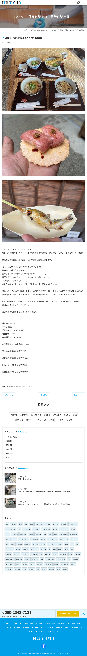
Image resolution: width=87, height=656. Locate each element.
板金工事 (23, 534)
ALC (72, 544)
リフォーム (26, 529)
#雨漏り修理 (36, 414)
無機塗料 (13, 524)
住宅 (42, 559)
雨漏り (44, 569)
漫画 (72, 549)
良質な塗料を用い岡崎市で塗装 (15, 372)
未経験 (31, 534)
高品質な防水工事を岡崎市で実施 (15, 344)
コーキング (48, 564)
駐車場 (18, 549)
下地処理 (15, 534)
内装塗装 (19, 386)
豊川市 (18, 564)
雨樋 (38, 569)
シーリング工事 (10, 529)
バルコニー (34, 549)
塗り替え (31, 569)
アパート (17, 569)
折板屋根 (27, 544)
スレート (55, 524)
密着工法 (35, 559)
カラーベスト (64, 529)
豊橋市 (25, 564)
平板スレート (64, 539)
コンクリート (9, 564)
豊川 (31, 524)
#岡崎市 (69, 420)
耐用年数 (8, 554)
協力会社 (25, 386)
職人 (55, 534)
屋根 (54, 549)
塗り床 (43, 539)
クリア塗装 (34, 539)
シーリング (25, 554)
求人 (40, 554)
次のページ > (78, 395)
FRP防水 (27, 559)
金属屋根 (64, 524)
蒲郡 (6, 544)
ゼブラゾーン (9, 549)
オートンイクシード (39, 544)
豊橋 (20, 524)
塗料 (30, 386)
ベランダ (43, 549)
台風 (66, 549)
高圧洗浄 (39, 564)
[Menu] (83, 2)
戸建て (73, 564)
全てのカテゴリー (12, 437)
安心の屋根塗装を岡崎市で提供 (15, 351)
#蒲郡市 (47, 414)
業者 (70, 554)
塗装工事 (25, 549)
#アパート (30, 420)
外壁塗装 (77, 554)
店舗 (6, 524)
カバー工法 (74, 539)
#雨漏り (67, 414)
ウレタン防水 (50, 559)
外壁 (19, 529)
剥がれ (55, 554)
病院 (77, 544)
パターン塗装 (61, 559)
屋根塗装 (12, 386)
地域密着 (51, 569)
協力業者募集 (73, 534)
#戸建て (60, 420)
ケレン (7, 534)
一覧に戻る (43, 395)
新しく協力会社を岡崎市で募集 (15, 365)
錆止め (73, 529)
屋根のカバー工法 (10, 539)
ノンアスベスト (52, 539)
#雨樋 (75, 414)
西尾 (25, 524)
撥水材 (56, 564)
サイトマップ (53, 631)
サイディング (73, 524)
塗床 (50, 534)
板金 (58, 569)
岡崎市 (60, 549)
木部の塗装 (64, 564)
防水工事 (5, 386)
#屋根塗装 (24, 414)
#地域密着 (57, 414)
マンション (8, 569)
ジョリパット (46, 529)
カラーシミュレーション (42, 524)
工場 (24, 569)
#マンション (42, 420)
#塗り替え (19, 420)
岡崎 (45, 534)
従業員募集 (63, 534)
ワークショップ (24, 539)
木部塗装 (19, 544)
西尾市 (32, 564)
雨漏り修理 (63, 554)
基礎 (66, 544)
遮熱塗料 (38, 534)
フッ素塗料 (36, 529)
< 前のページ (8, 395)
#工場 (51, 420)
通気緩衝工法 (9, 559)
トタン (55, 529)
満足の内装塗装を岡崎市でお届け (15, 358)
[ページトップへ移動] (83, 613)
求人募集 (34, 554)
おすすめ (16, 554)
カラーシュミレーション (55, 544)
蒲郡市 (65, 569)
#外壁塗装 (13, 414)
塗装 (12, 544)
